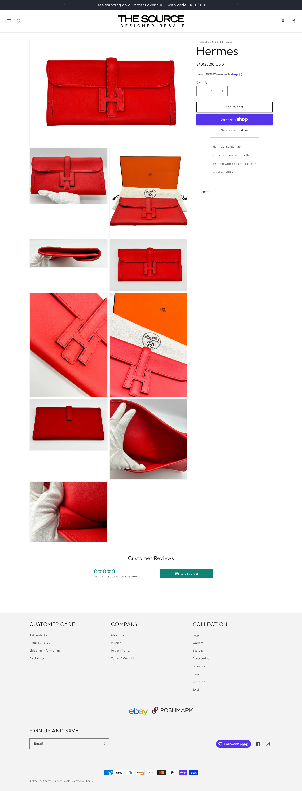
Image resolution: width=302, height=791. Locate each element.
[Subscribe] (104, 743)
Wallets (198, 643)
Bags (196, 635)
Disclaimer (36, 658)
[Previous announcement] (65, 5)
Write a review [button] (186, 573)
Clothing (199, 682)
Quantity (201, 82)
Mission (116, 643)
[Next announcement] (237, 5)
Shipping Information (44, 651)
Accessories (201, 658)
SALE (196, 689)
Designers (200, 666)
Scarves (198, 651)
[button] (9, 21)
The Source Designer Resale (54, 780)
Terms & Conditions (125, 658)
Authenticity (38, 635)
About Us (117, 635)
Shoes (197, 674)
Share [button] (205, 192)
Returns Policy (39, 643)
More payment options (234, 130)
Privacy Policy (120, 651)
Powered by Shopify (82, 780)
